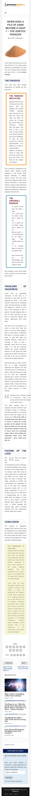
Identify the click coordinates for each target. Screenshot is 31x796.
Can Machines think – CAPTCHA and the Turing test (15, 719)
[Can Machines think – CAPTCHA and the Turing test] (15, 714)
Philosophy (19, 38)
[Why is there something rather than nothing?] (15, 685)
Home (6, 794)
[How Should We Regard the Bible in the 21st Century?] (15, 726)
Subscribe (9, 777)
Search (16, 794)
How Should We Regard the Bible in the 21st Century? (14, 731)
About (11, 794)
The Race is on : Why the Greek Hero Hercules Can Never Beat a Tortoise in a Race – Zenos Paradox (15, 706)
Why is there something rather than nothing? (14, 695)
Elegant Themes (15, 789)
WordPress (15, 791)
